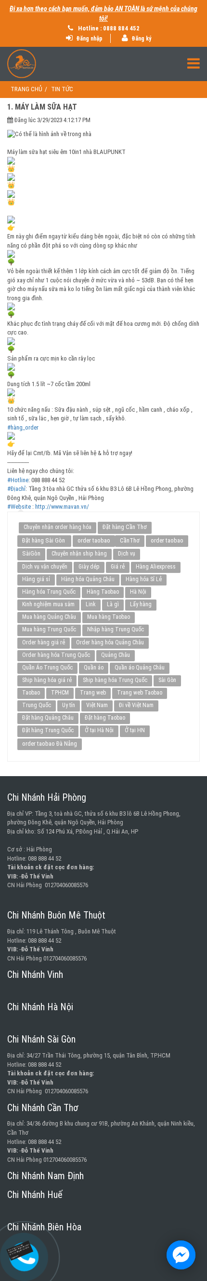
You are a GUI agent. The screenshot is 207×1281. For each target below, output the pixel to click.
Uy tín (68, 705)
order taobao (94, 540)
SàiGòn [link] (31, 553)
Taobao (31, 692)
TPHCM (60, 692)
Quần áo (94, 667)
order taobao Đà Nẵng (49, 743)
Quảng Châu (115, 655)
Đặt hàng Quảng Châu (48, 717)
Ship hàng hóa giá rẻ (47, 680)
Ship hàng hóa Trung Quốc (115, 680)
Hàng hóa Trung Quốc (49, 591)
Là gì (113, 604)
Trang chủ (26, 89)
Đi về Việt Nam (136, 705)
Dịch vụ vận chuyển (44, 566)
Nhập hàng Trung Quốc (115, 629)
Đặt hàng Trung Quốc (48, 730)
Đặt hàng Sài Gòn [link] (44, 540)
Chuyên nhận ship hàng (79, 553)
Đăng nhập (89, 38)
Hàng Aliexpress (156, 566)
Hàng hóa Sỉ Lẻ (144, 579)
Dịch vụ (126, 553)
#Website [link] (19, 506)
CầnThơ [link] (130, 540)
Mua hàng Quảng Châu (49, 616)
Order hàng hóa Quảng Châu (110, 642)
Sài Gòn (167, 680)
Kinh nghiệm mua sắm (48, 604)
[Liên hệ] (22, 1249)
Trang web (93, 692)
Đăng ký (140, 38)
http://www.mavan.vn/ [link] (62, 506)
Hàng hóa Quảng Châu (88, 579)
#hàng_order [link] (23, 427)
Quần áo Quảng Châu (140, 667)
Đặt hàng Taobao (105, 717)
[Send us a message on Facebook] (181, 1254)
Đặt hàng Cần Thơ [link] (125, 526)
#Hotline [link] (17, 480)
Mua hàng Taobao (108, 616)
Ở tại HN (135, 730)
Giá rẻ (118, 566)
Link (91, 604)
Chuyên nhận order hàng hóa (57, 527)
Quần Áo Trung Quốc (47, 667)
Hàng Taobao (103, 591)
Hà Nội (138, 591)
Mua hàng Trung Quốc (49, 629)
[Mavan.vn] (103, 63)
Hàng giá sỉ (36, 579)
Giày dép (89, 566)
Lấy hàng (141, 604)
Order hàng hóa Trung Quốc (56, 655)
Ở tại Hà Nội (99, 730)
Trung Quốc (36, 705)
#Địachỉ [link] (16, 488)
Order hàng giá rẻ (43, 642)
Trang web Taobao (139, 692)
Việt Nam (97, 705)
